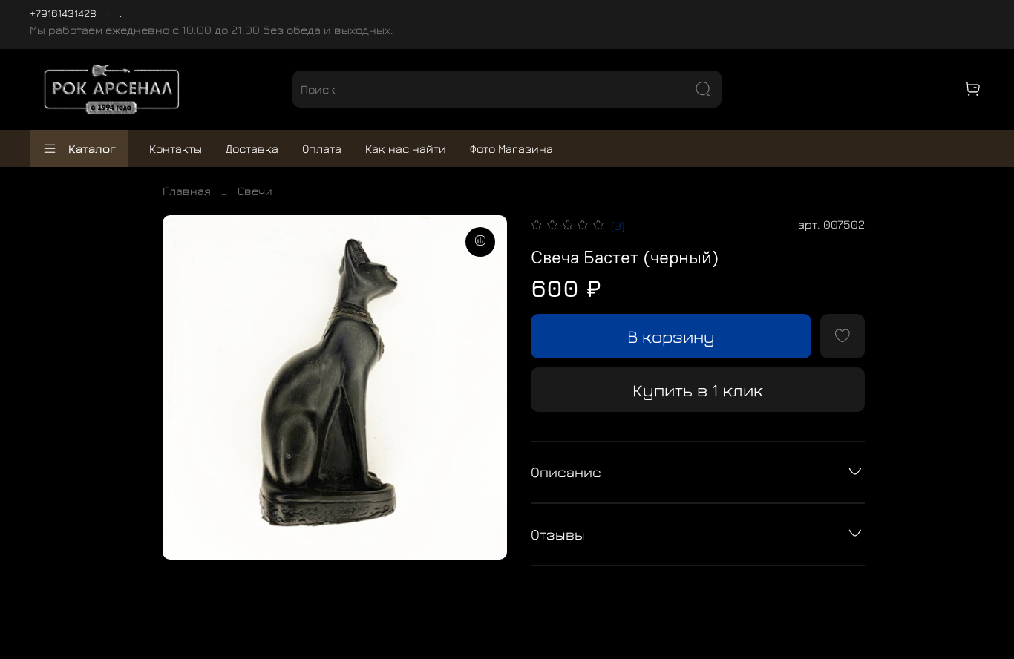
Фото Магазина (511, 148)
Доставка (252, 148)
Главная (187, 190)
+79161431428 (63, 13)
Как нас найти (405, 148)
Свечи (255, 190)
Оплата (321, 148)
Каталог (92, 148)
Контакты (175, 148)
